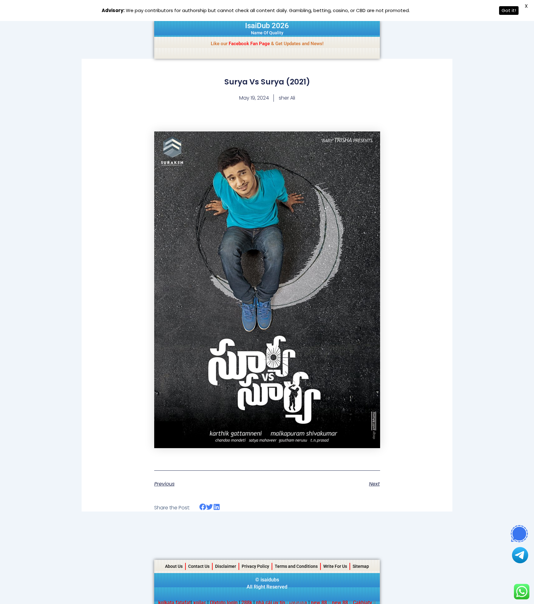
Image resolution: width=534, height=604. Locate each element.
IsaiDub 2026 (267, 25)
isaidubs (270, 580)
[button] (202, 507)
